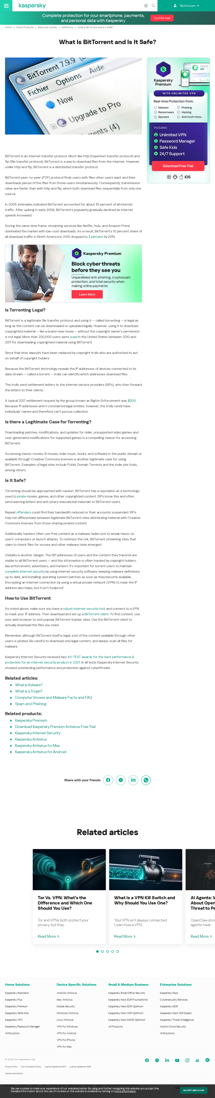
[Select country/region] (145, 6)
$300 (132, 401)
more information (125, 1091)
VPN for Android (66, 1033)
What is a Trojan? (28, 691)
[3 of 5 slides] (107, 951)
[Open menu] (6, 5)
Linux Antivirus (65, 1019)
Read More (47, 936)
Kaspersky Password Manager (22, 1026)
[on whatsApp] (146, 780)
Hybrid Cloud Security (173, 1026)
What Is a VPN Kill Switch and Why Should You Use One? (144, 900)
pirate (21, 496)
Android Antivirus (67, 993)
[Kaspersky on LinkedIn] (167, 1060)
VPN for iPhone (66, 1040)
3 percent (95, 237)
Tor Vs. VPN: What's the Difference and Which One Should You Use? (65, 903)
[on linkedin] (133, 780)
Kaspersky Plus (13, 999)
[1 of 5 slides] (97, 951)
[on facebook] (108, 780)
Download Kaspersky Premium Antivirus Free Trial (55, 726)
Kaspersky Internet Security (37, 733)
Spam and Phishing (30, 703)
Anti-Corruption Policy (31, 1066)
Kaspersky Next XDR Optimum (125, 1013)
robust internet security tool (84, 609)
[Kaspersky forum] (197, 1060)
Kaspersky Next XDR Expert (176, 1013)
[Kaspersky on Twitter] (157, 1060)
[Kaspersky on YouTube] (177, 1060)
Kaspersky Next (169, 993)
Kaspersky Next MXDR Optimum (126, 1019)
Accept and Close (193, 1090)
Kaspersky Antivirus (31, 739)
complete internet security (25, 571)
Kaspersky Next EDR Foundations (128, 999)
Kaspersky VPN (13, 1019)
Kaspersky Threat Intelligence (177, 1019)
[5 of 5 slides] (117, 951)
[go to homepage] (32, 5)
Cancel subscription (14, 1073)
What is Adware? (28, 685)
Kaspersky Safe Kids (17, 1013)
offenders (23, 512)
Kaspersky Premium (31, 720)
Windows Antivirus (67, 1013)
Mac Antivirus (64, 999)
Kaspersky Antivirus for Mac (37, 745)
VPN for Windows (67, 1026)
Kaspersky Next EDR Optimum (125, 1006)
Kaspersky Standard (17, 993)
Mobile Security (66, 1006)
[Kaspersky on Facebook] (146, 1060)
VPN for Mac (64, 1046)
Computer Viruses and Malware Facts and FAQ (53, 697)
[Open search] (153, 6)
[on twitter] (121, 780)
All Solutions (12, 1033)
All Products (115, 1026)
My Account (187, 5)
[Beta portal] (207, 1060)
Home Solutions (17, 985)
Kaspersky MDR (169, 1006)
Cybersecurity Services (173, 999)
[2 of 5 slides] (102, 951)
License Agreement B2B (80, 1066)
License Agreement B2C (55, 1066)
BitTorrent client (96, 614)
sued (73, 337)
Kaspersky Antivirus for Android (40, 752)
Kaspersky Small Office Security (126, 993)
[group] (69, 896)
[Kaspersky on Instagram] (187, 1060)
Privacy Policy (11, 1066)
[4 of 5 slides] (112, 951)
